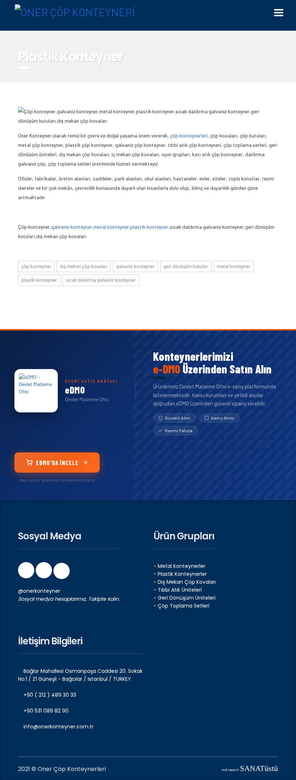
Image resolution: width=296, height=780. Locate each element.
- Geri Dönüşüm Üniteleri (184, 597)
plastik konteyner (149, 227)
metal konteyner (111, 227)
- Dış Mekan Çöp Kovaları (184, 582)
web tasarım (250, 770)
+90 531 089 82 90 (45, 710)
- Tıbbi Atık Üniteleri (177, 589)
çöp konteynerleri (189, 135)
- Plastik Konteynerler (180, 574)
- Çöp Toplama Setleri (181, 605)
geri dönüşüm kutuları (186, 266)
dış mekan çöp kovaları (84, 266)
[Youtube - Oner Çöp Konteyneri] (61, 572)
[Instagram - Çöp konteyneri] (44, 572)
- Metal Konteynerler (179, 566)
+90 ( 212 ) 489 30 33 (49, 694)
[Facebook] (27, 572)
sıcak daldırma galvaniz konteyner (101, 280)
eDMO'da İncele (57, 462)
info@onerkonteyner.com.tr (57, 726)
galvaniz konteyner (71, 227)
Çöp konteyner (36, 266)
